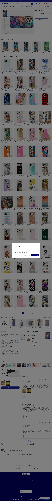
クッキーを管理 (27, 255)
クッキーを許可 (35, 255)
